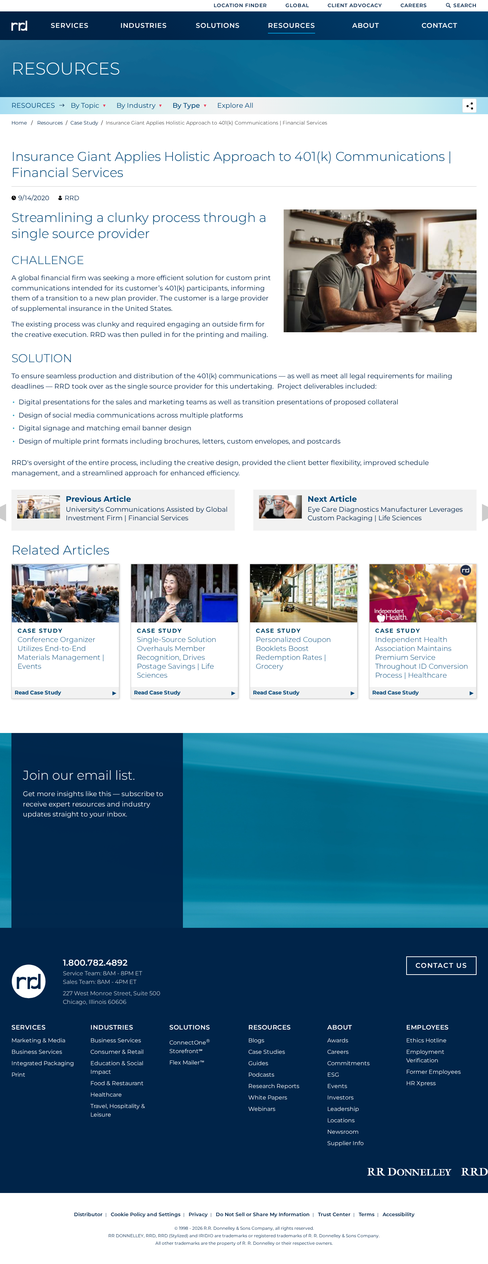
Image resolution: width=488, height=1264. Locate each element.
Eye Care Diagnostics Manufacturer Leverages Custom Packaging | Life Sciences (385, 508)
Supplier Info (345, 1143)
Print (18, 1074)
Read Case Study (67, 692)
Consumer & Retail (117, 1051)
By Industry (135, 105)
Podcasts (261, 1074)
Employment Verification (425, 1056)
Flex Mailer (186, 1062)
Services (28, 1027)
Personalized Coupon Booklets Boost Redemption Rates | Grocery (293, 653)
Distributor (88, 1214)
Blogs (256, 1040)
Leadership (343, 1109)
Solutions (189, 1027)
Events (337, 1086)
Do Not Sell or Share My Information (263, 1214)
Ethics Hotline (426, 1040)
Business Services (36, 1051)
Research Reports (273, 1086)
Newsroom (343, 1131)
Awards (337, 1040)
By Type (186, 105)
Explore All (235, 105)
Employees (427, 1027)
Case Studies (266, 1051)
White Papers (267, 1097)
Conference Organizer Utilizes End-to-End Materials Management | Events (61, 653)
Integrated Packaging (42, 1063)
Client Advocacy (355, 5)
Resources (33, 105)
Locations (341, 1120)
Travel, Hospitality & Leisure (117, 1110)
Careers (413, 5)
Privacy (198, 1214)
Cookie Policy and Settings (145, 1214)
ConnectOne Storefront (189, 1046)
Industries (111, 1027)
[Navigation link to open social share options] (469, 106)
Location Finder (240, 5)
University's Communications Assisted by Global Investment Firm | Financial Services (147, 508)
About (339, 1027)
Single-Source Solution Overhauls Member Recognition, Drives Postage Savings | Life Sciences (176, 657)
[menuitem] (70, 29)
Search (465, 5)
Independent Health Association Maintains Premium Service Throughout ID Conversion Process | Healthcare (421, 657)
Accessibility (398, 1214)
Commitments (348, 1063)
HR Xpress (421, 1083)
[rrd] (19, 25)
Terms (366, 1214)
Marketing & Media (38, 1040)
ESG (333, 1074)
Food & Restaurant (117, 1083)
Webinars (261, 1109)
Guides (258, 1063)
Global (297, 5)
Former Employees (433, 1071)
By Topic (85, 105)
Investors (340, 1097)
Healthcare (106, 1094)
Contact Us (441, 965)
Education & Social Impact (116, 1067)
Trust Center (334, 1214)
